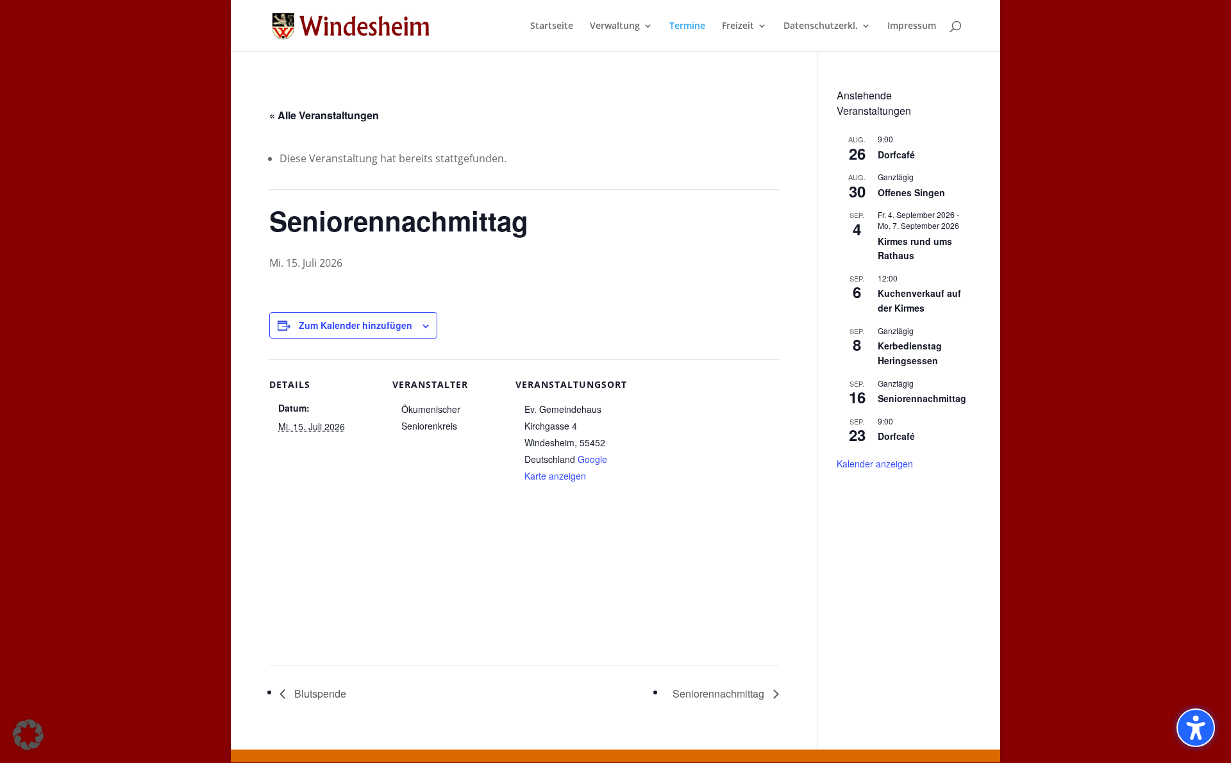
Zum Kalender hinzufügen (355, 325)
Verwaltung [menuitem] (615, 26)
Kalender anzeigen (875, 463)
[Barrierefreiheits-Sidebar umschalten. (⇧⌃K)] (1196, 728)
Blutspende (319, 693)
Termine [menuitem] (687, 26)
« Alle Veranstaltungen (324, 115)
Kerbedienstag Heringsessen (910, 353)
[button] (28, 735)
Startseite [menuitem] (551, 26)
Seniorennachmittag (720, 693)
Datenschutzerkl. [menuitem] (820, 26)
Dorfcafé (896, 154)
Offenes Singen (911, 192)
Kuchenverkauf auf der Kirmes (919, 300)
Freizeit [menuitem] (738, 26)
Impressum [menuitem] (911, 26)
